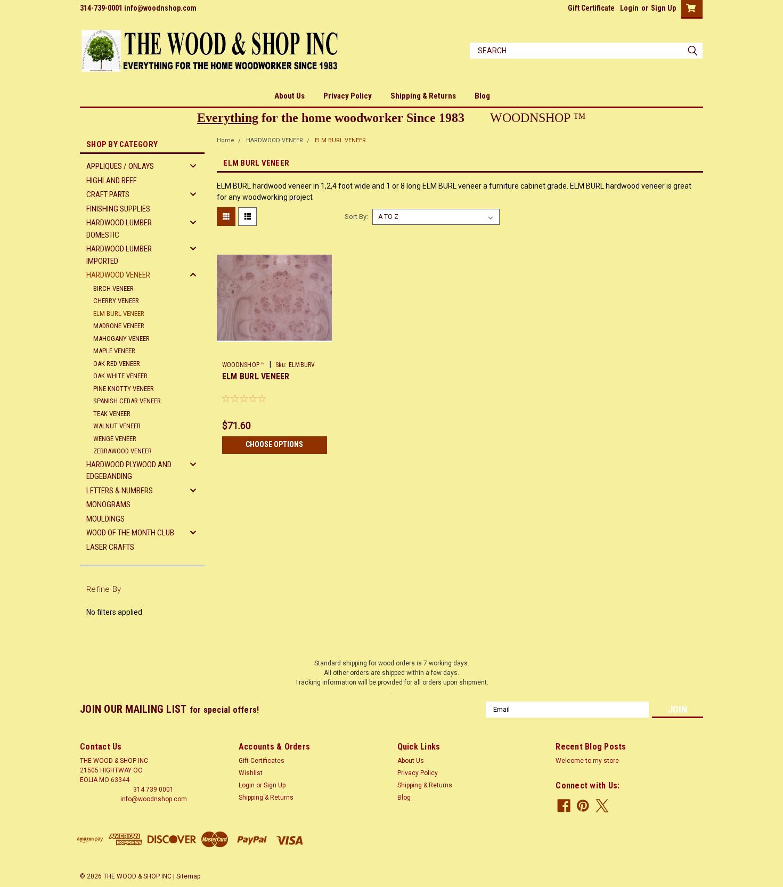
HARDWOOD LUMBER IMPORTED (119, 255)
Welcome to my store (587, 760)
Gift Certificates (261, 760)
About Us (289, 96)
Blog (482, 96)
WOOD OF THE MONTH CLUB (130, 533)
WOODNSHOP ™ (243, 365)
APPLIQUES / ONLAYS (120, 166)
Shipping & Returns (423, 96)
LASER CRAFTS (110, 547)
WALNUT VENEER (117, 426)
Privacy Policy (347, 96)
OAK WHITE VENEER (120, 376)
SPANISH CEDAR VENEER (127, 401)
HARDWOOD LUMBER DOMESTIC (119, 229)
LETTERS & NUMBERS (119, 490)
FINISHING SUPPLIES (118, 209)
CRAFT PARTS (107, 194)
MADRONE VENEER (118, 326)
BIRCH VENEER (113, 288)
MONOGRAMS (108, 504)
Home (225, 140)
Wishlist (251, 773)
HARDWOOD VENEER (118, 275)
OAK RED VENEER (116, 364)
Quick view (274, 348)
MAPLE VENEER (114, 351)
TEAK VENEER (111, 414)
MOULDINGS (105, 519)
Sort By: (356, 217)
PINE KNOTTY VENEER (123, 389)
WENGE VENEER (114, 439)
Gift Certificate (591, 8)
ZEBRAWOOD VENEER (122, 451)
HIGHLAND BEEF (111, 180)
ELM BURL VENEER (118, 314)
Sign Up (663, 8)
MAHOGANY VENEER (121, 339)
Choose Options (274, 444)
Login (629, 8)
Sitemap (188, 876)
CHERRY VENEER (116, 301)
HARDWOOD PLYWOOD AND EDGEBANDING (129, 471)
